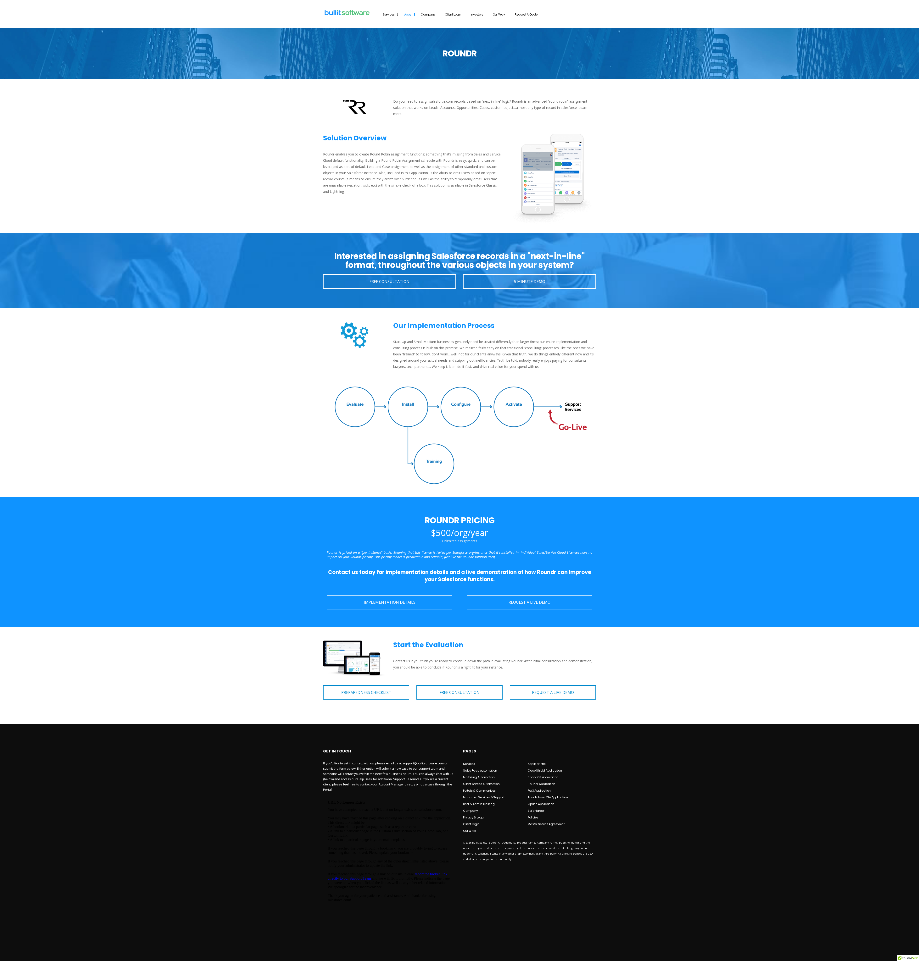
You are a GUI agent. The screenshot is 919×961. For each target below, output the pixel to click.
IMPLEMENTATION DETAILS (389, 602)
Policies (533, 817)
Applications (537, 764)
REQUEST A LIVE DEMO (529, 602)
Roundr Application (541, 784)
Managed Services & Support (483, 797)
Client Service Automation (481, 784)
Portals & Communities (479, 791)
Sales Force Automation (480, 770)
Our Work (499, 14)
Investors (477, 14)
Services (389, 14)
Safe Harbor (536, 811)
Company (428, 14)
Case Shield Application (545, 770)
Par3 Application (539, 791)
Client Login (453, 14)
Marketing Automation (479, 777)
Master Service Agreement (546, 824)
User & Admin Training (479, 804)
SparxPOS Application (543, 777)
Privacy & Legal (473, 817)
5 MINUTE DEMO (529, 281)
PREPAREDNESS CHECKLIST (366, 692)
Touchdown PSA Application (548, 797)
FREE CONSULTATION (389, 281)
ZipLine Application (541, 804)
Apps (407, 14)
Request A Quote (526, 14)
